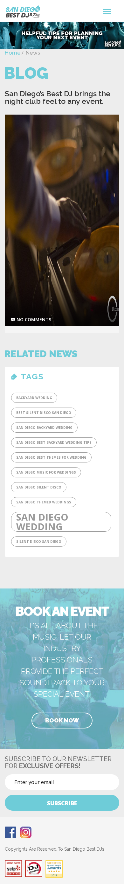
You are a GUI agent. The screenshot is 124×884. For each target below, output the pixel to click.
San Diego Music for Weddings (46, 472)
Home (13, 53)
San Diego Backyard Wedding (44, 427)
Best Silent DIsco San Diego (43, 412)
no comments (34, 319)
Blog (26, 73)
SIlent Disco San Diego (38, 541)
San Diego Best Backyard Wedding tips (54, 442)
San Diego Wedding (42, 522)
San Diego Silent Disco (38, 487)
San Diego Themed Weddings (43, 502)
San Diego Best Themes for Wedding (51, 457)
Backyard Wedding (34, 397)
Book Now (62, 720)
